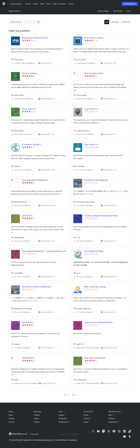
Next (74, 395)
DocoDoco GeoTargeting (95, 180)
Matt (111, 415)
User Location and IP (93, 73)
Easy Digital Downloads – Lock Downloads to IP (44, 251)
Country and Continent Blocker (98, 322)
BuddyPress (113, 422)
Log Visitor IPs (91, 109)
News (11, 415)
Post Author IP (91, 144)
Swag (86, 422)
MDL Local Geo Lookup (95, 287)
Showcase (37, 411)
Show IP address (30, 73)
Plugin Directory (14, 11)
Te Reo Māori (34, 434)
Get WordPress (130, 4)
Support (62, 415)
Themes (37, 415)
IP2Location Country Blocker (35, 38)
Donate (87, 418)
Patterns (37, 422)
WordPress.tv (64, 422)
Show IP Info (27, 322)
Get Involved (88, 411)
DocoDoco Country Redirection (36, 287)
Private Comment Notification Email (100, 215)
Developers (63, 418)
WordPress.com (115, 411)
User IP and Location (93, 38)
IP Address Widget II (31, 144)
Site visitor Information (94, 358)
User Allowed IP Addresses (34, 180)
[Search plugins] (38, 22)
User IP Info (27, 215)
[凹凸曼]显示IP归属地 (93, 251)
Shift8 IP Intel (28, 358)
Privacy (11, 422)
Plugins (36, 418)
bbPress (112, 418)
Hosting (11, 418)
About (11, 411)
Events (86, 415)
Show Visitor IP (29, 109)
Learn (61, 411)
